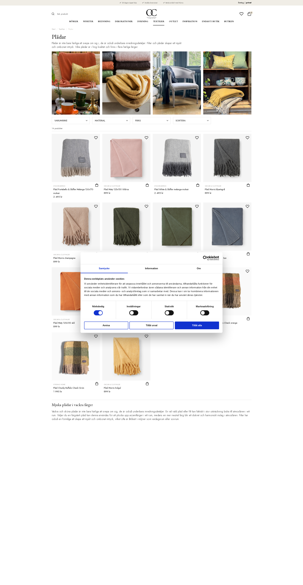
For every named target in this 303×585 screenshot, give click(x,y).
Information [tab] (151, 268)
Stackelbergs (59, 186)
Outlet (173, 21)
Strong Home (59, 384)
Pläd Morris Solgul (112, 387)
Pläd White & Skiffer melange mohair (171, 189)
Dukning (142, 21)
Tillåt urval (151, 325)
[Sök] (54, 14)
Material (100, 120)
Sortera (181, 120)
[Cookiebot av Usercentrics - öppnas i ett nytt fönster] (205, 258)
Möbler (73, 21)
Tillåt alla (197, 325)
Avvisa (106, 325)
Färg (138, 120)
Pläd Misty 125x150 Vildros (116, 189)
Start (53, 29)
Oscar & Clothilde (112, 186)
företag (241, 2)
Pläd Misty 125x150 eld (64, 322)
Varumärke (60, 120)
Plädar (70, 29)
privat (248, 2)
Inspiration (190, 21)
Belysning (104, 21)
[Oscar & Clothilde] (151, 14)
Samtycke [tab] (104, 268)
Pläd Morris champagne (64, 258)
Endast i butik (210, 21)
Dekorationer (124, 21)
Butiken (229, 21)
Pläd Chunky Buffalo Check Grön (68, 387)
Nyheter (88, 21)
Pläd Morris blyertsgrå (215, 189)
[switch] (133, 312)
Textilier (158, 21)
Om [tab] (199, 268)
